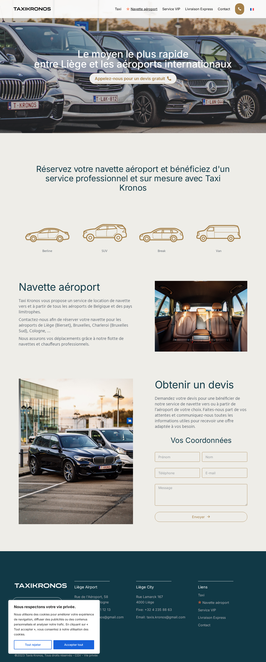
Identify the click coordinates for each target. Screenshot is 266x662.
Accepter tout (73, 644)
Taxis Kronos (34, 655)
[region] (54, 627)
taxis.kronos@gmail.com (104, 617)
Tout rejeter (33, 644)
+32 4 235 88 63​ (158, 610)
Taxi (201, 595)
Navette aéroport (215, 602)
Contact (204, 625)
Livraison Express (212, 617)
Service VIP (207, 610)
